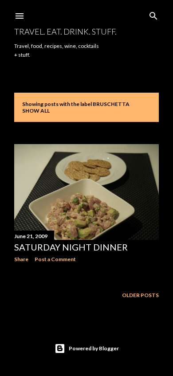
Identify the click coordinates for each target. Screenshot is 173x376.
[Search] (153, 14)
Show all (36, 110)
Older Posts (140, 295)
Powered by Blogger (94, 348)
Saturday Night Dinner (71, 247)
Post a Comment (55, 259)
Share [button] (21, 259)
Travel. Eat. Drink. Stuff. (65, 31)
